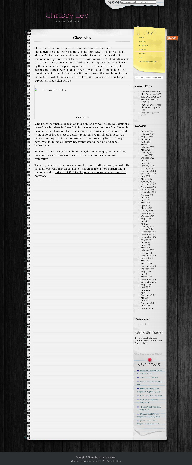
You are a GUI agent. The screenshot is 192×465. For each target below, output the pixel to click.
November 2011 (148, 295)
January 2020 (147, 168)
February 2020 (148, 165)
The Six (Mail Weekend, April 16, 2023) (149, 408)
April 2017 (145, 223)
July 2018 (145, 197)
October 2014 (147, 268)
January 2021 (147, 155)
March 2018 (146, 208)
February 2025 (147, 134)
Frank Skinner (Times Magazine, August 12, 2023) (151, 107)
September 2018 (148, 192)
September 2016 (148, 237)
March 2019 (146, 179)
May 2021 (145, 149)
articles (142, 41)
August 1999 (147, 308)
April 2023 (146, 142)
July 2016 (145, 242)
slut (140, 57)
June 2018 (145, 200)
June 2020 (146, 163)
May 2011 (145, 297)
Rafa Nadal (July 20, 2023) (150, 114)
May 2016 (145, 247)
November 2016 (148, 234)
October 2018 (147, 189)
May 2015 (145, 260)
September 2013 (148, 282)
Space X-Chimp (114, 461)
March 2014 (146, 276)
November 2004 (148, 303)
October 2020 (147, 157)
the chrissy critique (148, 61)
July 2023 (145, 139)
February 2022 (147, 147)
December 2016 (148, 231)
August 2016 (147, 239)
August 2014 (147, 271)
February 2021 (147, 152)
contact (142, 49)
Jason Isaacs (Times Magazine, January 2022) (148, 422)
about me (143, 45)
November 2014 (148, 266)
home (141, 37)
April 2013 (145, 287)
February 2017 (147, 226)
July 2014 (145, 274)
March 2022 (146, 144)
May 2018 (145, 202)
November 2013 (148, 279)
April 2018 (145, 205)
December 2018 (148, 184)
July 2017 (145, 221)
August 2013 (147, 284)
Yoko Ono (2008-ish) (151, 96)
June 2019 (145, 176)
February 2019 (147, 181)
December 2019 (148, 171)
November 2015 (148, 255)
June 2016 (145, 245)
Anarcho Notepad (95, 461)
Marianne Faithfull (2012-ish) (149, 101)
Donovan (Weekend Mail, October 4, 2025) (151, 93)
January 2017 (147, 229)
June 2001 (145, 305)
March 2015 (146, 263)
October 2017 (147, 215)
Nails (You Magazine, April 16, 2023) (147, 401)
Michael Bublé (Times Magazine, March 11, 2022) (148, 415)
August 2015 (147, 258)
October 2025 (147, 131)
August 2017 (147, 218)
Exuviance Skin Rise (52, 51)
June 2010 (145, 300)
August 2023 (147, 136)
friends (142, 53)
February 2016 (147, 250)
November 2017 (148, 213)
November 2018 (148, 187)
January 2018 (147, 210)
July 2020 (145, 160)
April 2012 (145, 292)
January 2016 (147, 253)
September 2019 (148, 173)
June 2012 (145, 289)
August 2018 (147, 194)
